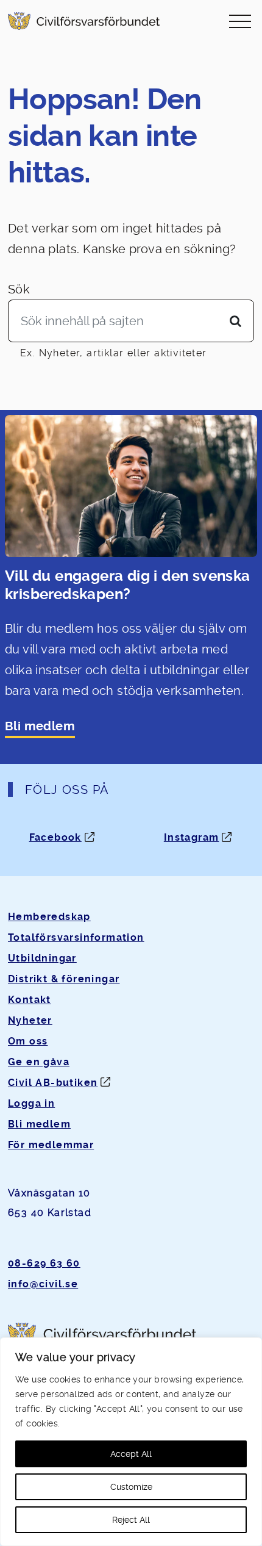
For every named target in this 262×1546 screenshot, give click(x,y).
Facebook (55, 837)
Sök (19, 289)
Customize (131, 1487)
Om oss (28, 1041)
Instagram (191, 837)
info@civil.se (43, 1284)
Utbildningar (42, 958)
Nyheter (30, 1020)
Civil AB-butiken (52, 1082)
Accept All (131, 1454)
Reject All (131, 1520)
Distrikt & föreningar (63, 979)
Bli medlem (40, 726)
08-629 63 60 (44, 1263)
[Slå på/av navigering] (240, 21)
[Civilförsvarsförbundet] (84, 21)
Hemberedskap (49, 916)
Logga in (31, 1103)
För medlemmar (51, 1145)
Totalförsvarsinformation (76, 937)
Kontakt (29, 999)
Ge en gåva (38, 1062)
